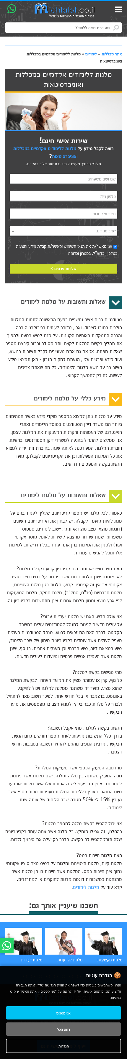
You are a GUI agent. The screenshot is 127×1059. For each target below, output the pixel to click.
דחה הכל (63, 1029)
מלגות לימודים (86, 886)
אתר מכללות (112, 53)
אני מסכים (63, 1013)
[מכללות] (65, 10)
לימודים (91, 53)
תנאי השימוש (74, 246)
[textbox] (63, 230)
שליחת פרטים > (63, 268)
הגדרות (63, 1046)
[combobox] (63, 231)
